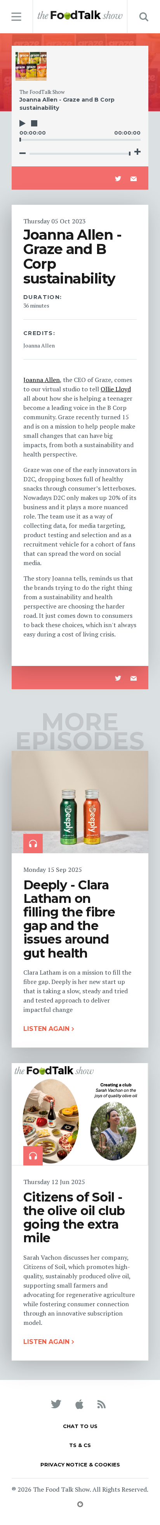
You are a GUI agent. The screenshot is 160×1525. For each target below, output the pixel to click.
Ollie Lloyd (116, 389)
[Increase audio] (137, 152)
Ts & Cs (80, 1445)
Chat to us (80, 1426)
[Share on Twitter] (118, 178)
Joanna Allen (41, 379)
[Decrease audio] (22, 153)
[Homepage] (80, 15)
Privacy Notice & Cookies (80, 1464)
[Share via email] (134, 179)
